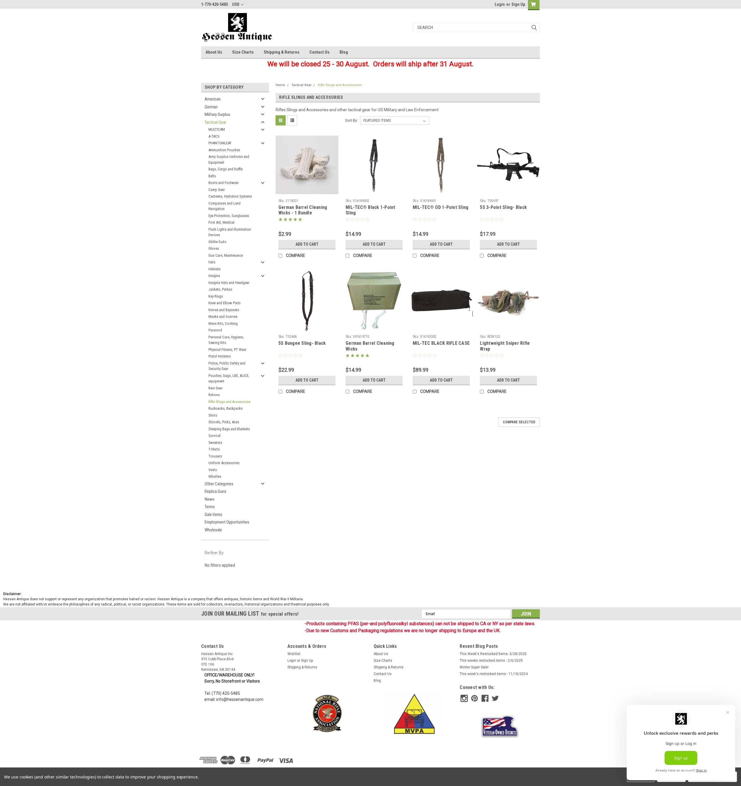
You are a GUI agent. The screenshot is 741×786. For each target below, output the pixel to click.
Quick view (306, 192)
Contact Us (319, 52)
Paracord (215, 330)
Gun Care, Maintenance (225, 255)
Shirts (212, 415)
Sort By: (351, 120)
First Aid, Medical (221, 222)
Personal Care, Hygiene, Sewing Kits (226, 340)
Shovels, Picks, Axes (223, 422)
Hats (211, 262)
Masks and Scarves (222, 316)
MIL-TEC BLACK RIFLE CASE (441, 343)
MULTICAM (216, 129)
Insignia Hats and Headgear (229, 282)
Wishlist (293, 654)
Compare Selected (519, 422)
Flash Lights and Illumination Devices (229, 232)
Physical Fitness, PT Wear (227, 349)
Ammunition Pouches (224, 150)
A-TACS (213, 136)
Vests (212, 470)
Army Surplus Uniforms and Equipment (228, 159)
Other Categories (219, 483)
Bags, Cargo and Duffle (225, 169)
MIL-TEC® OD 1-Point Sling (440, 207)
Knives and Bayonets (223, 310)
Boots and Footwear (223, 182)
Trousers (215, 456)
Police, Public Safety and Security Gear (226, 366)
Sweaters (215, 442)
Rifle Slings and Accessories (229, 402)
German (211, 107)
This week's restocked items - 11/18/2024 (494, 674)
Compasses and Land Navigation (224, 206)
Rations (214, 395)
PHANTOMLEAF (220, 143)
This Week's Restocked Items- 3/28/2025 (493, 654)
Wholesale (213, 529)
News (209, 499)
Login (500, 4)
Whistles (214, 476)
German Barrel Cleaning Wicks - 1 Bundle (302, 210)
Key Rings (215, 296)
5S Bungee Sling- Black (302, 343)
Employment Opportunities (227, 522)
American (213, 99)
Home (280, 85)
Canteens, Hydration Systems (230, 196)
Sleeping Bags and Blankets (229, 429)
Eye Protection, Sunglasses (228, 216)
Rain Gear (215, 388)
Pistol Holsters (219, 356)
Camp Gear (216, 189)
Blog (344, 52)
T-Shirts (214, 449)
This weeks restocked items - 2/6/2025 (491, 661)
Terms (210, 506)
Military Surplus (217, 114)
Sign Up (518, 4)
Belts (212, 176)
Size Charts (243, 52)
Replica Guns (215, 491)
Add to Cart (307, 244)
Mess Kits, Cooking (223, 323)
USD (236, 4)
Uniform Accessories (223, 463)
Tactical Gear (215, 122)
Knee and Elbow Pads (224, 303)
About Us (214, 52)
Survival (214, 435)
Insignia (214, 275)
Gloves (213, 248)
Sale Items (213, 514)
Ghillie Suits (217, 242)
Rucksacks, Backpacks (225, 408)
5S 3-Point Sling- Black (503, 207)
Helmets (214, 269)
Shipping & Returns (281, 52)
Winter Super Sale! (474, 667)
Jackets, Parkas (220, 289)
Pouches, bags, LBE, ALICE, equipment (228, 378)
